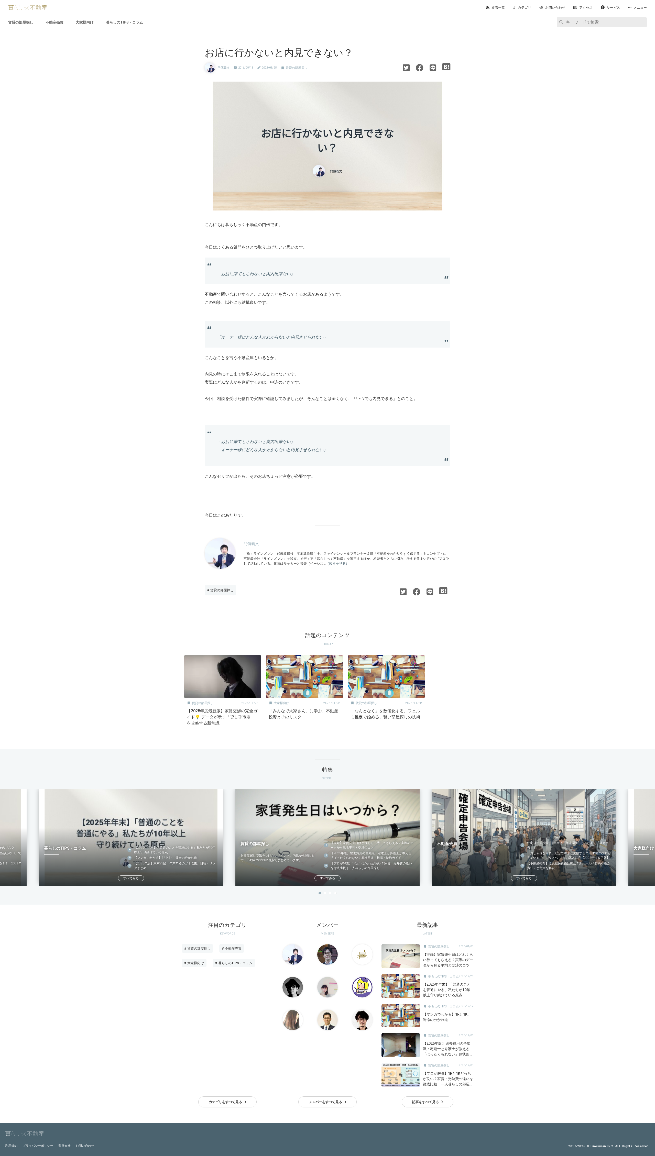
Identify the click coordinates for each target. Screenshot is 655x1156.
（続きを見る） (337, 563)
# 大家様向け (194, 963)
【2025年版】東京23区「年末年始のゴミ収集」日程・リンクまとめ (174, 866)
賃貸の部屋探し (20, 22)
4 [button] (335, 893)
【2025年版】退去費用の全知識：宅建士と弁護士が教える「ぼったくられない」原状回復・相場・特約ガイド (371, 855)
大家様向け (85, 22)
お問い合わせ (85, 1146)
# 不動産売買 (232, 948)
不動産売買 (54, 22)
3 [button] (330, 893)
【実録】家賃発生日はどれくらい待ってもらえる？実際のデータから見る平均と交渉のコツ (372, 845)
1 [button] (320, 893)
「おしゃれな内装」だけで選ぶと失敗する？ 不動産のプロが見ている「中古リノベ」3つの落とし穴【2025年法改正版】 (569, 855)
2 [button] (325, 893)
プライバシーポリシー (38, 1146)
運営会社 (64, 1146)
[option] (223, 691)
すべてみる (131, 878)
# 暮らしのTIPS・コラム (233, 963)
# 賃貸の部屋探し (220, 590)
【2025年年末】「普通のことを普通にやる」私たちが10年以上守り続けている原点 (174, 850)
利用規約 (11, 1146)
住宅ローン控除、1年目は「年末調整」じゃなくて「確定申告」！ (568, 845)
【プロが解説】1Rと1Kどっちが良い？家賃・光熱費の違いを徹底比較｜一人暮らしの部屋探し (371, 866)
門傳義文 (223, 68)
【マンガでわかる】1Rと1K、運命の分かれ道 (165, 858)
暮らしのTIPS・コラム (124, 22)
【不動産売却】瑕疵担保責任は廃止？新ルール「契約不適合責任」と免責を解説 (568, 866)
